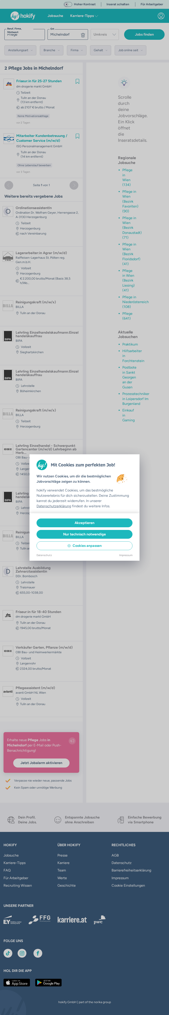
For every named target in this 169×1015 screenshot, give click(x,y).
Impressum (125, 555)
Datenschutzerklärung (54, 506)
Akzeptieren (84, 523)
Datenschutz (44, 555)
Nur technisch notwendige (84, 534)
